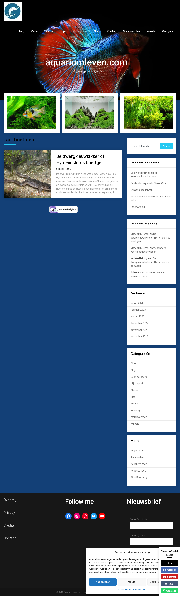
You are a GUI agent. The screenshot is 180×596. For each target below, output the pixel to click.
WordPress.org (139, 477)
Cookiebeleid (124, 589)
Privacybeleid (139, 589)
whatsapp (171, 590)
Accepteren (103, 582)
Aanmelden (137, 457)
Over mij (10, 500)
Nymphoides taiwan (142, 190)
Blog (21, 31)
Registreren (137, 450)
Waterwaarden (131, 31)
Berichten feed (139, 464)
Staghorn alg (138, 207)
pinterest (171, 576)
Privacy (9, 512)
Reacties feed (138, 470)
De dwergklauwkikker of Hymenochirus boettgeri (150, 238)
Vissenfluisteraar (140, 234)
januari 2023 (137, 316)
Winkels (151, 31)
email (171, 583)
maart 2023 (137, 303)
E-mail (138, 535)
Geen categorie (139, 376)
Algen (97, 31)
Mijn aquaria (79, 31)
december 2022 (139, 323)
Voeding (111, 31)
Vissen (34, 31)
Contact (10, 538)
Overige (166, 31)
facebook (171, 569)
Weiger (132, 582)
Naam (138, 519)
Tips (63, 31)
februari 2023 (138, 309)
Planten (50, 31)
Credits (9, 525)
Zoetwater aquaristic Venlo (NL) (148, 183)
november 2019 (139, 336)
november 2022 (139, 329)
